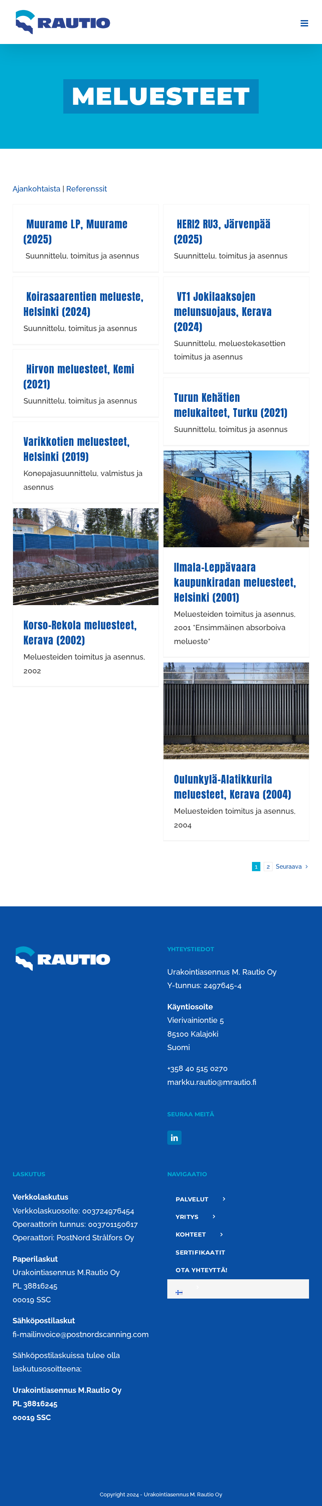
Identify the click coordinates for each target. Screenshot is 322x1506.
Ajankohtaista (36, 188)
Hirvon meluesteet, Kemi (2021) (79, 377)
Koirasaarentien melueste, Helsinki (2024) (83, 304)
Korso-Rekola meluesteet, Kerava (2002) (80, 633)
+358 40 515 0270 (197, 1068)
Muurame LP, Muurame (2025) (75, 232)
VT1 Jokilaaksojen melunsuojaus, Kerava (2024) (223, 311)
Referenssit (86, 188)
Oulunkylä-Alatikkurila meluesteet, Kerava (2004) (232, 787)
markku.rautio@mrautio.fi (211, 1082)
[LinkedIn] (174, 1138)
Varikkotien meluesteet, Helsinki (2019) (76, 449)
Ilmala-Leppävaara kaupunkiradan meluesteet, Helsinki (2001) (235, 582)
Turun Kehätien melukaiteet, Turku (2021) (231, 405)
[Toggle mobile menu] (305, 23)
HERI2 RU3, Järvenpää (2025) (222, 232)
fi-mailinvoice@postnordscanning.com (81, 1334)
